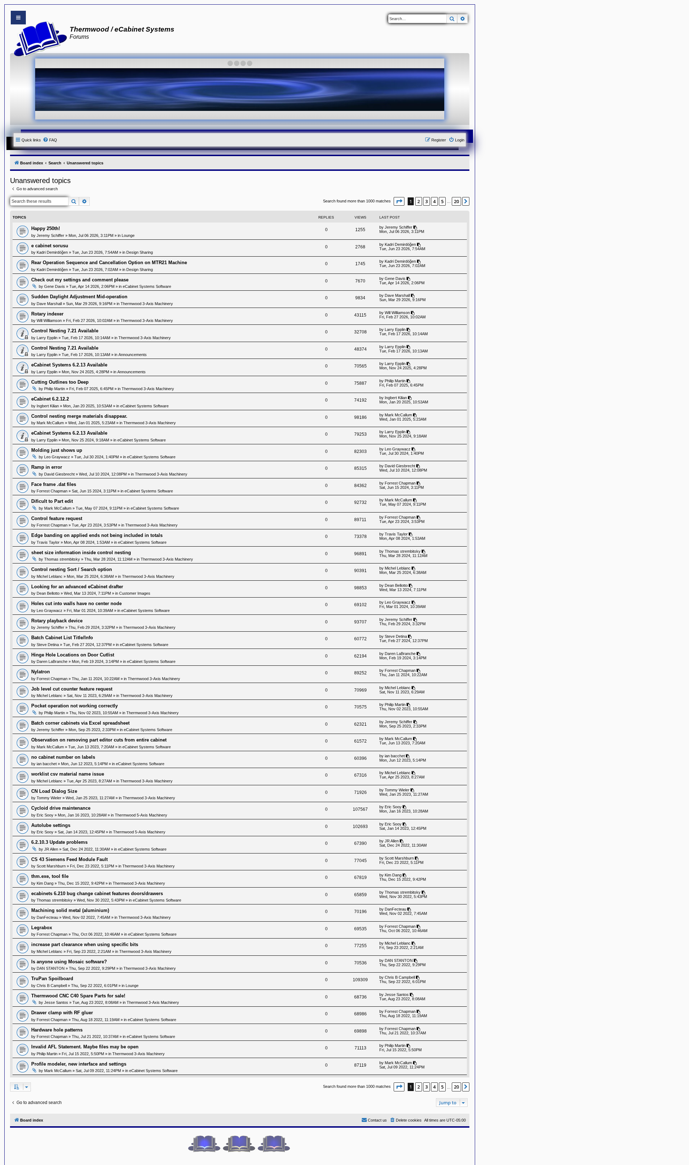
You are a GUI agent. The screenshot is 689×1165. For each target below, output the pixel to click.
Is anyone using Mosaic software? (69, 961)
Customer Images (134, 593)
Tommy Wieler (49, 798)
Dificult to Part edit (52, 501)
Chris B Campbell (52, 985)
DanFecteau (47, 917)
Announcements (132, 354)
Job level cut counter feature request (71, 689)
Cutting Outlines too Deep (60, 382)
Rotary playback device (57, 620)
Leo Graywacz (57, 457)
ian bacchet (47, 764)
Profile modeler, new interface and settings (78, 1064)
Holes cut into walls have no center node (76, 603)
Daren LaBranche (52, 661)
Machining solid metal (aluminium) (70, 910)
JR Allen (51, 849)
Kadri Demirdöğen (52, 252)
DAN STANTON (51, 968)
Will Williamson (49, 320)
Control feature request (56, 518)
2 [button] (418, 201)
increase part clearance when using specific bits (84, 944)
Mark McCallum (50, 423)
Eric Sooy (45, 815)
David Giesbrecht (59, 474)
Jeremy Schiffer (50, 235)
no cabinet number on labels (63, 757)
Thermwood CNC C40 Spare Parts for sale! (78, 995)
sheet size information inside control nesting (81, 552)
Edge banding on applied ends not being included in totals (97, 535)
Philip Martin (54, 389)
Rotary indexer (47, 314)
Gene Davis (54, 286)
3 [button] (426, 201)
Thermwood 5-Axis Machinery (141, 815)
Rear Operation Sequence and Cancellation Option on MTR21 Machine (109, 262)
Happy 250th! (45, 228)
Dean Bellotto (48, 593)
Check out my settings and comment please (79, 279)
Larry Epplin (47, 338)
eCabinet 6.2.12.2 (50, 399)
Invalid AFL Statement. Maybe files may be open (85, 1046)
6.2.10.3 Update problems (59, 842)
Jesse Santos (56, 1002)
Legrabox (41, 927)
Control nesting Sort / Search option (71, 569)
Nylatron (40, 671)
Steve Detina (48, 644)
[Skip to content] (18, 17)
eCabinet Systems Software (147, 286)
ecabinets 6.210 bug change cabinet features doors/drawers (97, 893)
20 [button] (456, 201)
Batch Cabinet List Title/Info (62, 637)
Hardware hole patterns (57, 1030)
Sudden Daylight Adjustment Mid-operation (79, 296)
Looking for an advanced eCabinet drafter (77, 586)
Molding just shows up (56, 450)
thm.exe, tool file (50, 876)
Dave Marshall (49, 303)
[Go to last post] (415, 227)
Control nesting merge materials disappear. (79, 416)
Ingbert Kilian (48, 406)
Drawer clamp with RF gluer (62, 1012)
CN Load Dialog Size (54, 791)
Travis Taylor (48, 542)
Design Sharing (139, 252)
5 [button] (442, 201)
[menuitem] (50, 140)
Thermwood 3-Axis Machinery (147, 303)
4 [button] (434, 201)
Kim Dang (45, 883)
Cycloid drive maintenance (60, 808)
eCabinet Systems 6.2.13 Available (69, 365)
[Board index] (38, 38)
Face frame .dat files (53, 484)
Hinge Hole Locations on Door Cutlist (72, 655)
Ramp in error (46, 467)
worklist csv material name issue (67, 774)
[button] (399, 201)
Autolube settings (50, 825)
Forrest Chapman (52, 491)
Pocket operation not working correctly (74, 705)
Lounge (128, 235)
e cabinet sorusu (49, 245)
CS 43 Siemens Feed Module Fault (69, 859)
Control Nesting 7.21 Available (64, 330)
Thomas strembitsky (62, 559)
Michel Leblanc (49, 576)
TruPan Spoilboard (52, 978)
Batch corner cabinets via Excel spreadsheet (80, 723)
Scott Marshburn (51, 866)
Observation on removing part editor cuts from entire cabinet (99, 740)
